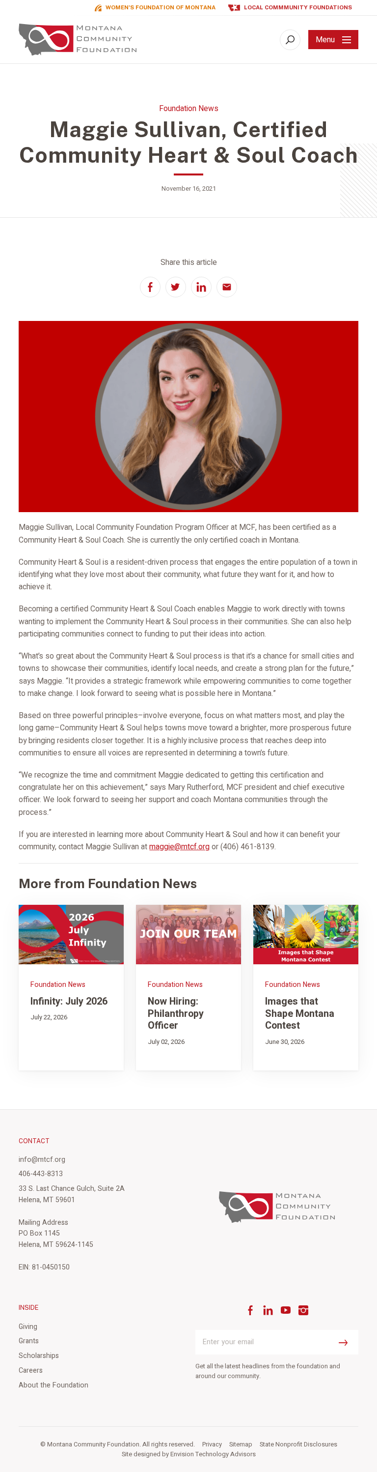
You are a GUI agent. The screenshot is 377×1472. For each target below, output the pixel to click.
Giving (28, 1327)
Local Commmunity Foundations (298, 7)
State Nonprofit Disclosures (298, 1444)
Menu (325, 40)
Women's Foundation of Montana (160, 7)
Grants (29, 1341)
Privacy (212, 1444)
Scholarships (39, 1356)
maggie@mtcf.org (179, 847)
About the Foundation (53, 1385)
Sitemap (240, 1444)
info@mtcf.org (42, 1160)
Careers (31, 1370)
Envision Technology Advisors (213, 1454)
